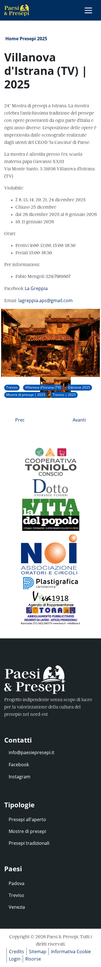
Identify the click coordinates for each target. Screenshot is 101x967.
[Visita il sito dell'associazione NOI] (50, 553)
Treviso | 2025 (64, 394)
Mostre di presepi (27, 831)
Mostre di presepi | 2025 (25, 394)
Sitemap (37, 951)
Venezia (17, 907)
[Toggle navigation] (88, 10)
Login (14, 959)
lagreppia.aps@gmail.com (45, 300)
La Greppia (36, 288)
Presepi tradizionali (29, 843)
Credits (16, 951)
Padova (16, 883)
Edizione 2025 (79, 387)
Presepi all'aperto (27, 819)
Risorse (33, 959)
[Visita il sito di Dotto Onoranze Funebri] (51, 487)
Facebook (19, 764)
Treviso (12, 387)
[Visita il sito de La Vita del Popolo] (50, 514)
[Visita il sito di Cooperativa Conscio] (50, 462)
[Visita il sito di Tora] (50, 615)
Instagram (19, 777)
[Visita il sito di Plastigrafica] (50, 582)
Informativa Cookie (71, 951)
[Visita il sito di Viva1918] (50, 599)
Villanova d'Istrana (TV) (43, 387)
